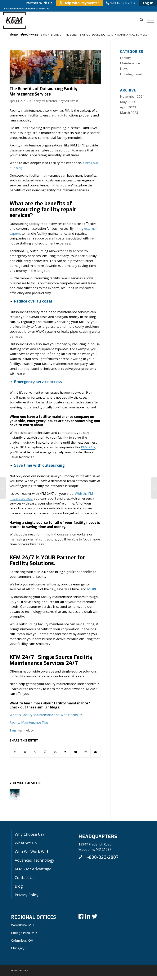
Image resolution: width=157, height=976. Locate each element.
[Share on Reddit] (85, 751)
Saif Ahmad (71, 101)
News (124, 68)
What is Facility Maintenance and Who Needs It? (46, 714)
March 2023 (129, 112)
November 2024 (132, 96)
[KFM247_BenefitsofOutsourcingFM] (55, 67)
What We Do (26, 842)
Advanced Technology (34, 860)
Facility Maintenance (45, 101)
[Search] (139, 20)
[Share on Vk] (75, 751)
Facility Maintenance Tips (29, 722)
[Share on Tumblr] (65, 751)
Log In (148, 3)
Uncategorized (131, 74)
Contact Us (24, 877)
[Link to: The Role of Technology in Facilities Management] (15, 794)
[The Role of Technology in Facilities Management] (3, 488)
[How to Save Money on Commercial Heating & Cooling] (154, 488)
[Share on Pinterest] (45, 751)
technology (26, 730)
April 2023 (128, 107)
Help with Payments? (81, 3)
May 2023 (127, 102)
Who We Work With (32, 851)
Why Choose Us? (29, 834)
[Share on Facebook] (15, 751)
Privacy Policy (26, 894)
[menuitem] (39, 3)
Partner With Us (39, 3)
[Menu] (148, 20)
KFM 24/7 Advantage (33, 868)
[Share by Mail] (96, 751)
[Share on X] (25, 751)
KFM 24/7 (88, 447)
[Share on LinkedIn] (55, 751)
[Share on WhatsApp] (35, 751)
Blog (19, 886)
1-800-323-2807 (122, 3)
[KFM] (14, 20)
